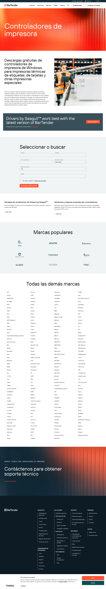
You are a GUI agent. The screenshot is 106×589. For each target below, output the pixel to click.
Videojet (80, 398)
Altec (8, 317)
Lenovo (56, 304)
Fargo (32, 329)
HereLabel (33, 367)
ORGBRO (56, 398)
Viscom (80, 404)
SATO (79, 317)
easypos (33, 301)
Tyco (79, 385)
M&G (55, 311)
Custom (9, 416)
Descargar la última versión (29, 186)
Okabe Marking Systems (61, 388)
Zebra (79, 429)
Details (24, 586)
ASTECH (9, 329)
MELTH (56, 335)
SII (78, 326)
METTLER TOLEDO (59, 354)
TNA (79, 370)
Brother (9, 370)
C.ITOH (9, 376)
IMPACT (33, 398)
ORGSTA (56, 401)
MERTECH (57, 342)
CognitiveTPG (11, 404)
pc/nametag (57, 407)
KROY (32, 432)
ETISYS (33, 317)
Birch (8, 354)
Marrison (56, 320)
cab (8, 379)
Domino (33, 292)
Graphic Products (35, 357)
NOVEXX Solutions (59, 382)
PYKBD (80, 292)
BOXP (8, 363)
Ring (79, 301)
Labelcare (57, 292)
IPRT (32, 413)
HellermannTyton (35, 363)
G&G (32, 342)
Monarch (56, 367)
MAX (55, 323)
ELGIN (32, 304)
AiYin (8, 314)
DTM (32, 295)
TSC (79, 379)
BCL (8, 345)
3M (8, 292)
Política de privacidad (40, 181)
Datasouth (9, 429)
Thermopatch (81, 363)
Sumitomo (81, 339)
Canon (9, 382)
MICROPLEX (57, 363)
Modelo (22, 173)
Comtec (9, 410)
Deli (8, 435)
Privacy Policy (63, 581)
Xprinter (80, 426)
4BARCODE (10, 298)
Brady (8, 367)
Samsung (80, 311)
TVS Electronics (82, 382)
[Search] (68, 5)
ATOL (8, 332)
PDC (55, 410)
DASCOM (9, 423)
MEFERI (56, 332)
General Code (34, 345)
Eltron (32, 307)
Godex (32, 351)
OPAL (55, 395)
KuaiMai (33, 438)
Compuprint (10, 407)
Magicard (56, 314)
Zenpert (80, 432)
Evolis (32, 320)
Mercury (56, 339)
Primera (56, 429)
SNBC (79, 332)
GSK (32, 360)
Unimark (80, 388)
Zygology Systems (83, 435)
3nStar (8, 295)
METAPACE (57, 345)
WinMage (80, 413)
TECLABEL (81, 351)
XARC (79, 423)
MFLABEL (57, 360)
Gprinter (33, 354)
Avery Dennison (11, 342)
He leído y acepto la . (34, 181)
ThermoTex (81, 367)
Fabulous (33, 323)
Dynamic (33, 298)
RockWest (81, 304)
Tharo (79, 357)
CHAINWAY (10, 391)
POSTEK (56, 419)
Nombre (22, 152)
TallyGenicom (82, 348)
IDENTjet (33, 388)
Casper (9, 385)
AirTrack (9, 307)
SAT (79, 314)
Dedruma (9, 432)
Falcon (32, 326)
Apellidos (57, 152)
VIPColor (80, 401)
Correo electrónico (25, 159)
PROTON (56, 438)
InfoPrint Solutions (36, 401)
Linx (55, 307)
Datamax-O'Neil (11, 426)
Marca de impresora (25, 166)
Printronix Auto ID (59, 435)
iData (32, 385)
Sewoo (80, 323)
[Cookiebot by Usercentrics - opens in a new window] (10, 586)
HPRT (32, 376)
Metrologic (57, 351)
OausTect (57, 385)
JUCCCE (33, 419)
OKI (55, 391)
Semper (80, 320)
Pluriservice (57, 416)
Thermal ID (81, 360)
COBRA (9, 401)
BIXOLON (9, 360)
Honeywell (34, 370)
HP (31, 373)
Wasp (79, 410)
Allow (93, 578)
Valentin (80, 395)
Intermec (33, 407)
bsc (8, 373)
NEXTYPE (57, 373)
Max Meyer (57, 326)
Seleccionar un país (59, 159)
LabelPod (56, 301)
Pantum (56, 404)
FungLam (33, 339)
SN (79, 329)
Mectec (56, 329)
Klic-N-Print (34, 426)
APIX (8, 323)
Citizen (9, 398)
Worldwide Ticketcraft (84, 419)
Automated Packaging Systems (15, 335)
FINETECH (33, 332)
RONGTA (80, 307)
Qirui (79, 295)
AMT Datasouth (11, 320)
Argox (8, 326)
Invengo (33, 410)
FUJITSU (33, 335)
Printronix (56, 432)
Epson (32, 314)
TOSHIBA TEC (82, 373)
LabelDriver (57, 295)
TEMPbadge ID (82, 354)
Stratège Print (82, 335)
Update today (34, 126)
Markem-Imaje (58, 317)
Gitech (32, 348)
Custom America (11, 419)
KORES (33, 429)
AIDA (8, 304)
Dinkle (8, 438)
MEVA (56, 357)
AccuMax (9, 301)
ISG (32, 416)
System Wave (82, 342)
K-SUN (32, 423)
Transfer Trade (82, 376)
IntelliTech (33, 404)
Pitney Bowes (58, 413)
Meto (55, 348)
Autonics (9, 339)
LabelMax (57, 298)
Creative (9, 413)
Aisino (8, 311)
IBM (32, 379)
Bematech (10, 351)
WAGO (80, 407)
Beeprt (9, 348)
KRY (32, 435)
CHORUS (9, 395)
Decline (93, 582)
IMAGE (32, 395)
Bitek (8, 357)
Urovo (79, 391)
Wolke (80, 416)
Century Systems (11, 388)
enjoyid (33, 311)
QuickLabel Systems (83, 298)
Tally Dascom (81, 345)
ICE (32, 382)
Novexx (56, 379)
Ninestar (56, 376)
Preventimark (58, 426)
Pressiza (56, 423)
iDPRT (32, 391)
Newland (56, 370)
